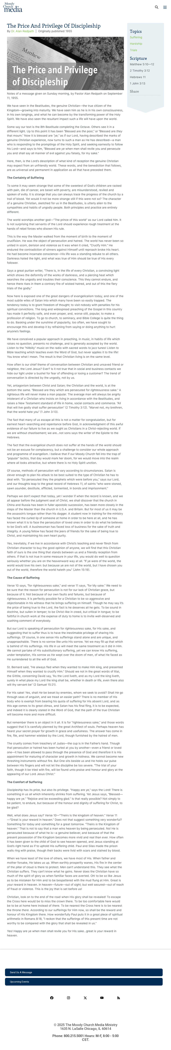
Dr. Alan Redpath (22, 31)
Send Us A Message (21, 972)
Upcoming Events (19, 981)
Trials (133, 50)
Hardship (136, 43)
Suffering (136, 37)
